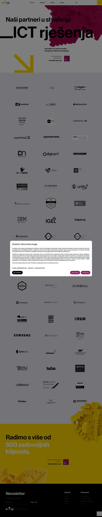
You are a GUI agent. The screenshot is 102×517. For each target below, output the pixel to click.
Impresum (31, 268)
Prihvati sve (85, 272)
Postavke (18, 272)
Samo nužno (75, 272)
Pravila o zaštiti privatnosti (19, 268)
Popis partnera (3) (40, 268)
